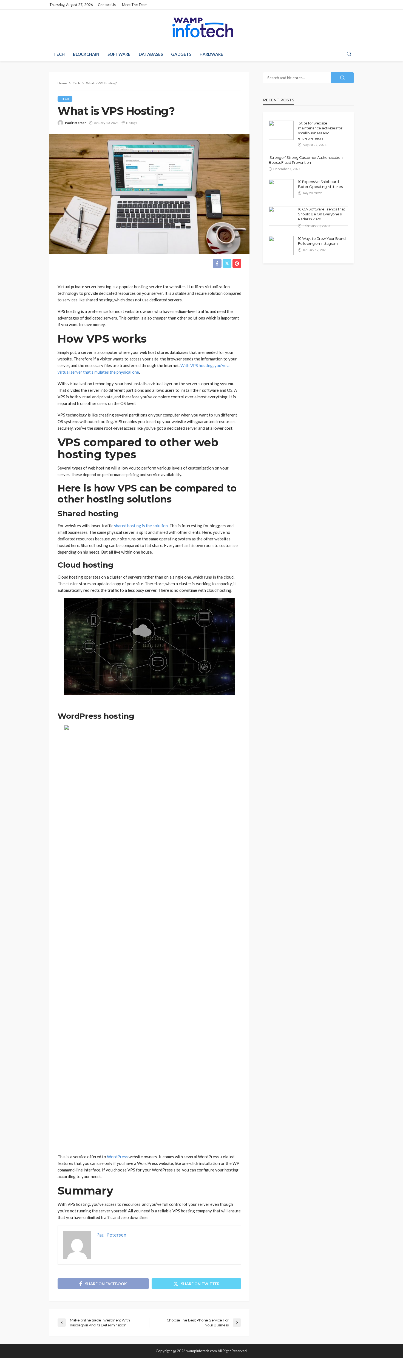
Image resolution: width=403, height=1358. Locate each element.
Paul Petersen (75, 123)
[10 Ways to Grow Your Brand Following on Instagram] (281, 245)
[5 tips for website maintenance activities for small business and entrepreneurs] (281, 130)
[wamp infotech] (201, 27)
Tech (59, 54)
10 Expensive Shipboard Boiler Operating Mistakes (320, 184)
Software (118, 54)
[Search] (349, 54)
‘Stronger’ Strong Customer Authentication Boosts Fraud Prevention (305, 160)
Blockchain (86, 54)
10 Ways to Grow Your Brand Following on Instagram (321, 241)
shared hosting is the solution (141, 525)
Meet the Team (134, 4)
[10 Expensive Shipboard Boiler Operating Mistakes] (281, 188)
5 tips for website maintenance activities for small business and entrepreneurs (320, 130)
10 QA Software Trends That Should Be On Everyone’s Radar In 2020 (321, 214)
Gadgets (181, 54)
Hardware (211, 54)
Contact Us (107, 4)
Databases (151, 54)
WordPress (117, 1156)
